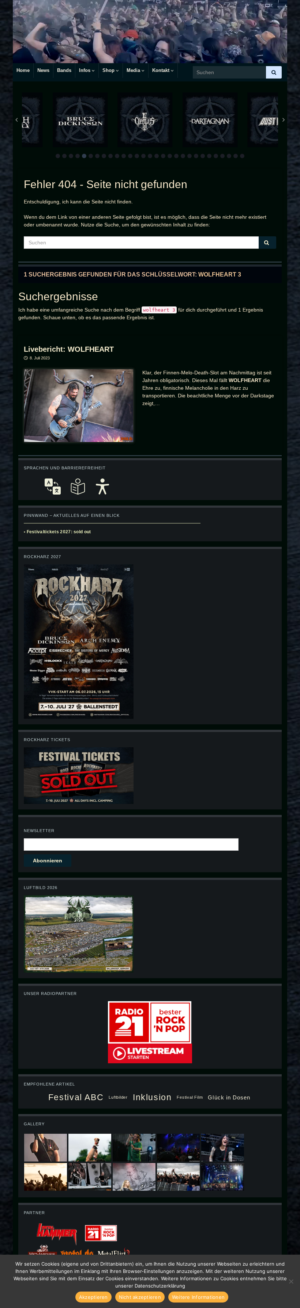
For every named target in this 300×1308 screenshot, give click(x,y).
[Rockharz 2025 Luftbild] (79, 933)
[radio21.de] (149, 1022)
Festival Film (190, 1097)
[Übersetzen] (53, 486)
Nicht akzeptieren (140, 1297)
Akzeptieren (93, 1297)
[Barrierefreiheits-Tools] (102, 486)
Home (23, 70)
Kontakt (161, 70)
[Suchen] (274, 72)
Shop (109, 70)
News (43, 70)
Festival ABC (76, 1097)
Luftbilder (118, 1097)
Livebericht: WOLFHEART (69, 349)
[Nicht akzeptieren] (291, 1281)
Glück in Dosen (229, 1097)
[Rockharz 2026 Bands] (79, 641)
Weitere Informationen (198, 1297)
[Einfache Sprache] (78, 486)
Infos (85, 70)
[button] (58, 156)
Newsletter (39, 830)
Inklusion (152, 1097)
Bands (64, 70)
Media (134, 70)
